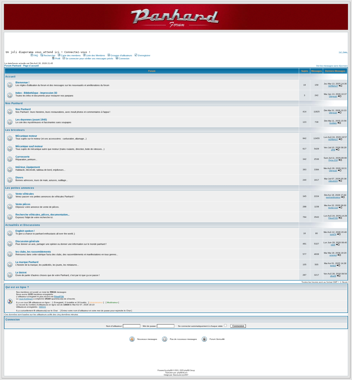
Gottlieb (333, 123)
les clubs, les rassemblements (33, 251)
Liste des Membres (95, 55)
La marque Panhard (26, 262)
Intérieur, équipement (27, 167)
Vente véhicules (24, 193)
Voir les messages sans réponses (332, 66)
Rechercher (49, 55)
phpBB (170, 370)
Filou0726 (333, 218)
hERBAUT (333, 86)
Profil (57, 58)
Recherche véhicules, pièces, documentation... (42, 214)
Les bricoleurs (15, 130)
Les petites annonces (19, 188)
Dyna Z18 (333, 160)
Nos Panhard (14, 103)
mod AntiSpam (26, 299)
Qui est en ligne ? (17, 287)
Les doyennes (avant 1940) (31, 119)
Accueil (10, 76)
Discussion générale (27, 241)
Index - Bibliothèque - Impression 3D (36, 93)
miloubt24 (333, 181)
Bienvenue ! (22, 82)
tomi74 (333, 234)
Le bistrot (20, 272)
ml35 (333, 245)
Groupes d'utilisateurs (121, 55)
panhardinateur (333, 197)
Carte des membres (71, 55)
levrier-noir (333, 208)
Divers (19, 177)
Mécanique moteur (26, 136)
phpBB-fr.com (182, 372)
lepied (333, 265)
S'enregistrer (144, 55)
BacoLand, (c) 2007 (180, 375)
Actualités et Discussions (22, 225)
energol (333, 255)
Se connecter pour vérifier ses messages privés (89, 58)
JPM (333, 150)
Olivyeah (333, 96)
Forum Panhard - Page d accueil (21, 65)
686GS (42, 307)
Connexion (124, 58)
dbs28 (333, 276)
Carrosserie (22, 156)
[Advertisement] (90, 41)
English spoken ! (25, 231)
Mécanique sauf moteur (29, 146)
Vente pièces (22, 204)
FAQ (36, 55)
